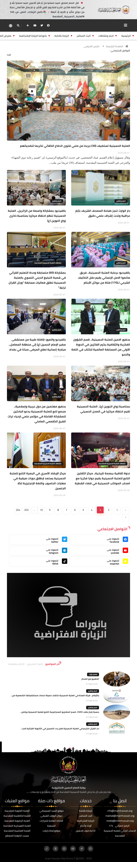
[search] (18, 25)
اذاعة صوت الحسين (85, 830)
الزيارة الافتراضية (85, 820)
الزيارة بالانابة (85, 810)
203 (26, 510)
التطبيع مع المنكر (90, 679)
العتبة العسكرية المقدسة (17, 825)
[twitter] (42, 25)
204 (18, 510)
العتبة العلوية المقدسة (17, 810)
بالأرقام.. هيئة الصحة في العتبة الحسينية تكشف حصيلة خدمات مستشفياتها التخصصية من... (55, 695)
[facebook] (48, 25)
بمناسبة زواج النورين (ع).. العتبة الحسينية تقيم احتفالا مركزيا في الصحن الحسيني (103, 409)
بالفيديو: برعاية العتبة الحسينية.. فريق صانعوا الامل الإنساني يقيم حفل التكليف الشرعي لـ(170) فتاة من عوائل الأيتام (104, 277)
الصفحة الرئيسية (114, 46)
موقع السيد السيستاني (51, 810)
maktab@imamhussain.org (119, 815)
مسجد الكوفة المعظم (17, 835)
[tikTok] (47, 849)
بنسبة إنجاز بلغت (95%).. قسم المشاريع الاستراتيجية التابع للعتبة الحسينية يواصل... (59, 712)
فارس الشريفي (91, 46)
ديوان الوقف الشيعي (51, 815)
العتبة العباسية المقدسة (17, 830)
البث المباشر (85, 815)
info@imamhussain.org (119, 810)
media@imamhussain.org (120, 820)
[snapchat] (55, 849)
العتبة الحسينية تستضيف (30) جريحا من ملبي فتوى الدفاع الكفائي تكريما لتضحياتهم (75, 145)
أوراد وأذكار (86, 825)
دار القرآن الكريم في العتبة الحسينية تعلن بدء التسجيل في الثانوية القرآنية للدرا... (60, 728)
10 (41, 510)
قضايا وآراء (93, 674)
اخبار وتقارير (121, 201)
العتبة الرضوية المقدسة (17, 820)
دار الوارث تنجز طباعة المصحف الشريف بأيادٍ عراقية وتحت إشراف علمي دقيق (102, 213)
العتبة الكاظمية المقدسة (17, 815)
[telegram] (64, 849)
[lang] (10, 25)
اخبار (124, 136)
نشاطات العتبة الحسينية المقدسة (47, 263)
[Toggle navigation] (125, 25)
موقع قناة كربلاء (51, 830)
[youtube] (35, 25)
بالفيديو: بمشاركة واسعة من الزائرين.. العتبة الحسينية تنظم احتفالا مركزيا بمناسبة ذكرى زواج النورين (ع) (37, 215)
